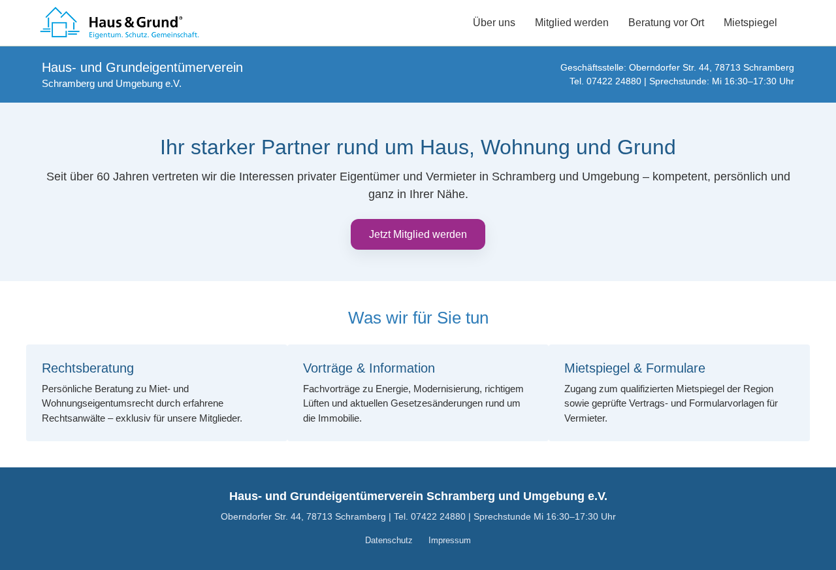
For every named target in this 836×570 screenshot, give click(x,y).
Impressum (449, 540)
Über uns (494, 22)
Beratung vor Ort (666, 22)
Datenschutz (389, 540)
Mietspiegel (750, 22)
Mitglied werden (572, 22)
